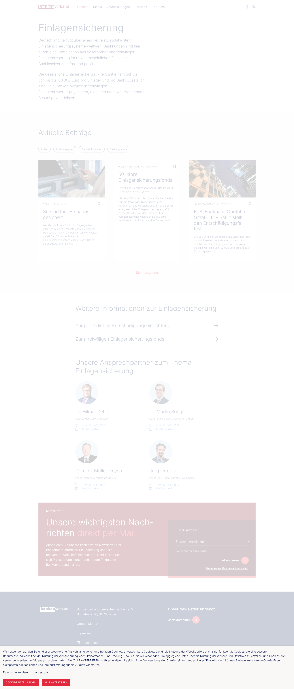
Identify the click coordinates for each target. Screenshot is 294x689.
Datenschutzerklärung (17, 672)
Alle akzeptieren (56, 682)
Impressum (41, 672)
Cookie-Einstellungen (21, 682)
